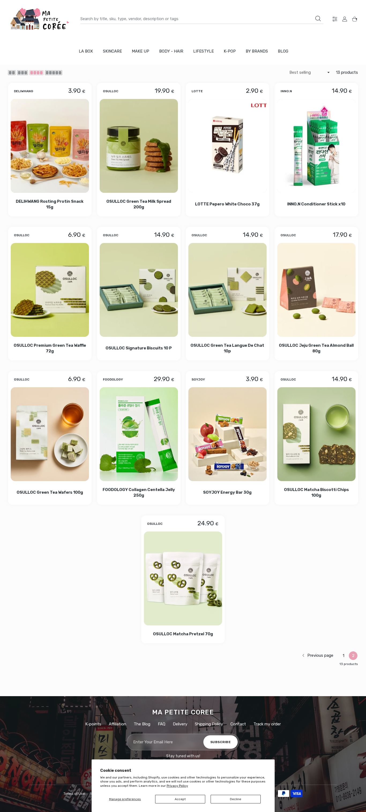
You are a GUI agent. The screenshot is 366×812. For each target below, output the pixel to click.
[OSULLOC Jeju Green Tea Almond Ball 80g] (316, 290)
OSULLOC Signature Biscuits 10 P (139, 348)
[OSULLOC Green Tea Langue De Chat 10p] (227, 290)
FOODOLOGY (113, 379)
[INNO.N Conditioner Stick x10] (316, 146)
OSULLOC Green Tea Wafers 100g (50, 492)
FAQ (161, 724)
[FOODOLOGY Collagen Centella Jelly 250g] (139, 434)
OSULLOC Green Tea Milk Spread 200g (138, 204)
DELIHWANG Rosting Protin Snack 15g (50, 204)
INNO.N (286, 91)
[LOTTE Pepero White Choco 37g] (227, 146)
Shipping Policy (209, 724)
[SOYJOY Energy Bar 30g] (227, 434)
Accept (180, 799)
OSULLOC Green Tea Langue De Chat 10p (227, 348)
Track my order (267, 724)
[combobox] (201, 19)
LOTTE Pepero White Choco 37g (227, 204)
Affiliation (117, 724)
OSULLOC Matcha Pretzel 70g (183, 634)
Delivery (180, 724)
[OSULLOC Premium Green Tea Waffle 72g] (50, 290)
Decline (235, 799)
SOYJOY (198, 379)
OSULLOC (110, 91)
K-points (93, 724)
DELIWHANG (23, 91)
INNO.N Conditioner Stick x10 (316, 204)
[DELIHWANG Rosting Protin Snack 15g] (50, 146)
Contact (238, 724)
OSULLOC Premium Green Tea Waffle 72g (50, 348)
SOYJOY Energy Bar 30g (227, 492)
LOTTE (197, 91)
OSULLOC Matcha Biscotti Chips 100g (316, 492)
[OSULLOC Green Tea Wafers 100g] (50, 434)
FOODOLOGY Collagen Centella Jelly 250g (138, 492)
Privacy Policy (177, 786)
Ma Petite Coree (183, 712)
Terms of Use (74, 794)
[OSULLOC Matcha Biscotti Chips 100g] (316, 434)
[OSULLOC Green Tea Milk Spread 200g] (139, 146)
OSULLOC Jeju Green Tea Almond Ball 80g (316, 348)
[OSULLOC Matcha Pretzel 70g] (183, 578)
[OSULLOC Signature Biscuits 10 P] (139, 290)
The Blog (142, 724)
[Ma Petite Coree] (40, 18)
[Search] (318, 18)
